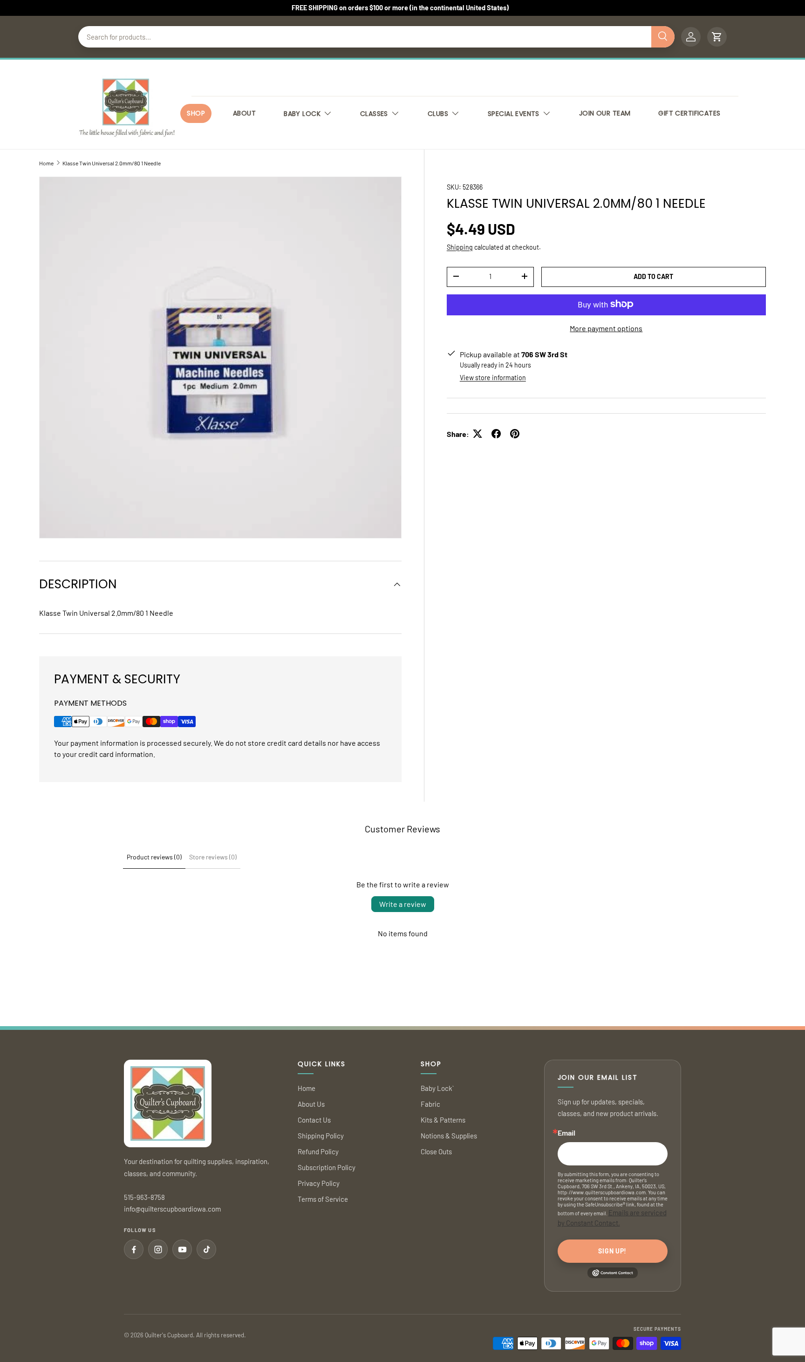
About (244, 113)
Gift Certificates (689, 113)
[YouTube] (182, 1249)
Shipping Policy (321, 1135)
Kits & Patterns (443, 1120)
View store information (493, 377)
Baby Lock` (437, 1088)
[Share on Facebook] (496, 433)
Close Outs (436, 1151)
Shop (196, 113)
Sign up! (612, 1251)
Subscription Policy (326, 1167)
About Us (311, 1104)
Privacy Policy (319, 1183)
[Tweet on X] (477, 433)
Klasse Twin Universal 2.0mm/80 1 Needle (111, 163)
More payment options (606, 327)
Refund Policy (318, 1151)
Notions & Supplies (449, 1135)
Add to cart (653, 276)
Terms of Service (323, 1199)
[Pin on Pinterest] (514, 433)
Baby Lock (302, 113)
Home (46, 163)
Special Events (513, 113)
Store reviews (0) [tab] (213, 857)
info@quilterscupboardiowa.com (172, 1209)
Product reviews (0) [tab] (154, 857)
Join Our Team (604, 113)
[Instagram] (158, 1249)
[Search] (663, 37)
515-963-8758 (144, 1197)
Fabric (430, 1104)
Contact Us (314, 1120)
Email (566, 1133)
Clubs (438, 113)
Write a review (402, 903)
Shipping (460, 247)
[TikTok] (206, 1249)
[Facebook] (133, 1249)
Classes (374, 113)
